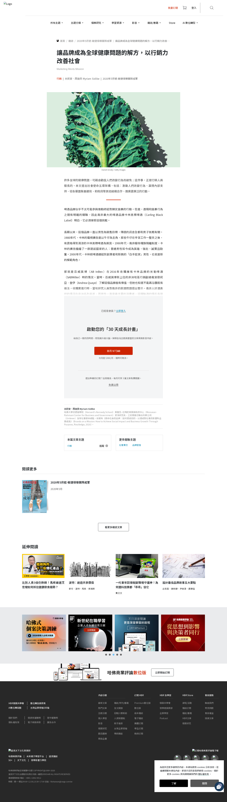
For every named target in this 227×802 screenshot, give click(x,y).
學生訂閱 (138, 728)
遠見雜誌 (53, 756)
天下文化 (21, 760)
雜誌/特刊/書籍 (121, 702)
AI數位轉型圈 (14, 707)
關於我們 (12, 717)
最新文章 (102, 702)
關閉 (204, 783)
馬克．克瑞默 (88, 588)
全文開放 (118, 708)
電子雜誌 (138, 718)
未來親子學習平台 (35, 756)
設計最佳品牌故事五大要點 (179, 582)
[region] (113, 633)
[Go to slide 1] (106, 655)
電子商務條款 (34, 722)
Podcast (164, 718)
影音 (100, 723)
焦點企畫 (102, 738)
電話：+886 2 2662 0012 (30, 777)
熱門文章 (102, 708)
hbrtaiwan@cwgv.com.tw (61, 781)
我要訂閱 (173, 8)
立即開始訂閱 (162, 672)
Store (172, 23)
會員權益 (209, 713)
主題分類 (102, 713)
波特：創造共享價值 (81, 582)
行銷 (59, 78)
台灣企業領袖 (120, 728)
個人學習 (102, 718)
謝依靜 (174, 588)
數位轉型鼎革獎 (38, 703)
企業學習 (164, 713)
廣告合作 (51, 722)
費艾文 (119, 593)
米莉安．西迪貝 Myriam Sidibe (82, 78)
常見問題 (209, 708)
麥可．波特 (74, 588)
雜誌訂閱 (186, 708)
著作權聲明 (52, 717)
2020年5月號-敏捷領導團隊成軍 (120, 78)
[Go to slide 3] (113, 655)
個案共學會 (165, 702)
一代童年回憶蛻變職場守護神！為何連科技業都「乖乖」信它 (137, 584)
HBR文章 (186, 718)
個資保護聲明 (34, 717)
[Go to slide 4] (117, 655)
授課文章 (209, 718)
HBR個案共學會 (16, 703)
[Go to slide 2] (110, 655)
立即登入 (121, 311)
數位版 (137, 708)
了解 (173, 783)
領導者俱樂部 (166, 708)
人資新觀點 (119, 718)
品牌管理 (136, 445)
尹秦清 (183, 588)
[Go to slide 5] (121, 655)
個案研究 (102, 728)
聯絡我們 (209, 702)
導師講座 (118, 733)
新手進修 (118, 723)
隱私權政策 (13, 722)
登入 (193, 8)
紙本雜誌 (138, 713)
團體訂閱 (138, 723)
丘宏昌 (165, 588)
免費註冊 (113, 384)
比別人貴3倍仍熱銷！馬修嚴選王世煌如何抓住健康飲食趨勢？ (43, 584)
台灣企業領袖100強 (39, 707)
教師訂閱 (138, 733)
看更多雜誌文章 (113, 527)
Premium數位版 (142, 702)
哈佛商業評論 (14, 756)
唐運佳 (191, 588)
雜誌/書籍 (187, 713)
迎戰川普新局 (120, 713)
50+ (10, 760)
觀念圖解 (102, 733)
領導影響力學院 (38, 760)
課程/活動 (187, 702)
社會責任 (123, 445)
